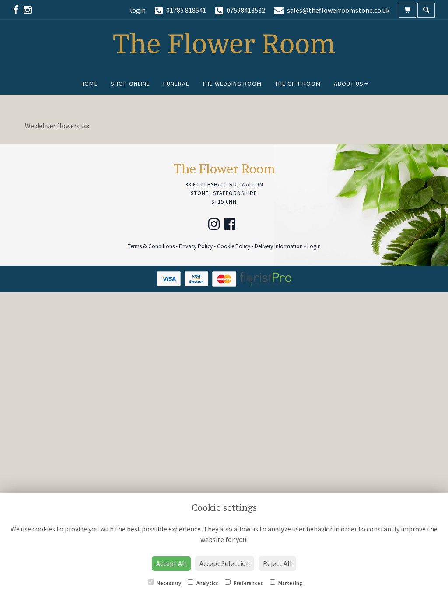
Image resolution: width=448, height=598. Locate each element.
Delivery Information (279, 246)
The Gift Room (298, 84)
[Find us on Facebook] (18, 10)
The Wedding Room (232, 84)
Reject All (277, 563)
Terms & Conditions (151, 246)
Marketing (289, 583)
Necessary (168, 583)
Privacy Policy (196, 246)
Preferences (248, 583)
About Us (349, 84)
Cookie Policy (233, 246)
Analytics (207, 583)
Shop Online (130, 84)
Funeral (176, 84)
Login (314, 246)
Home (89, 84)
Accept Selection (225, 563)
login (138, 10)
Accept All (171, 563)
